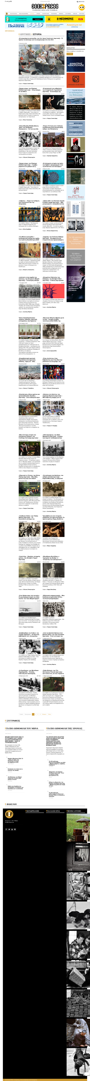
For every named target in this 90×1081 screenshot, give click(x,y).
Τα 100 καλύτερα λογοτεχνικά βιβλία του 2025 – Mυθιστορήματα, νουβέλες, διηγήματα (57, 763)
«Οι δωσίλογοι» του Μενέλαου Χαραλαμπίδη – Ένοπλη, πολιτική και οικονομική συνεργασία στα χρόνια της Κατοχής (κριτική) (29, 672)
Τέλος (49, 714)
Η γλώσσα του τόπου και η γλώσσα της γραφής (15, 769)
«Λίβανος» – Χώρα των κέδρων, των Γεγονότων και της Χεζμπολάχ (29, 202)
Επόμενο (44, 714)
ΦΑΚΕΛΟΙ (75, 13)
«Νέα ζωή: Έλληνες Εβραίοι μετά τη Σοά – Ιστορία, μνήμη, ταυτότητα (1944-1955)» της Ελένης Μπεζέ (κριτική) (53, 319)
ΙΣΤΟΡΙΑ (37, 34)
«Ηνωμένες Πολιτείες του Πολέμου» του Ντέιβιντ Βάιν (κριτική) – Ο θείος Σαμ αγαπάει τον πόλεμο (53, 278)
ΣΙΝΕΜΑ (50, 777)
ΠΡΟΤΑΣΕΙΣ (10, 790)
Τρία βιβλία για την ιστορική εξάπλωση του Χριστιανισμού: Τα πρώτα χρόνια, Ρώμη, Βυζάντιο (53, 517)
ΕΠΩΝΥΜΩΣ (10, 771)
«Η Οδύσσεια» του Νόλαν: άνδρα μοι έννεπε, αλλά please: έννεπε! (15, 778)
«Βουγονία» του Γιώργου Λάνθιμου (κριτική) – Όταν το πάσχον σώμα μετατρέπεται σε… (56, 773)
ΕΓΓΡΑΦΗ (70, 54)
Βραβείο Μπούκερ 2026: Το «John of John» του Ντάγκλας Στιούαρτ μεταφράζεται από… (15, 760)
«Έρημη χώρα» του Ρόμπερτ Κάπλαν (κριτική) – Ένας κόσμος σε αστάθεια (29, 90)
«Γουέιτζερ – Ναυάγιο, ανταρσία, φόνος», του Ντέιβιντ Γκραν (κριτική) (29, 558)
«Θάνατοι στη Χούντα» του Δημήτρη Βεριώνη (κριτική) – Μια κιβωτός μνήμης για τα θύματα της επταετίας (52, 395)
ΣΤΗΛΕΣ (38, 13)
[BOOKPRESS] (45, 7)
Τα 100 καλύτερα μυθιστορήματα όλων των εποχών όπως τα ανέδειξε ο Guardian (57, 794)
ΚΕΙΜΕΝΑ (61, 13)
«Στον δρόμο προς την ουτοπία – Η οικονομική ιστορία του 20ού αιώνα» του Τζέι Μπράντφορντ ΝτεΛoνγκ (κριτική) (29, 597)
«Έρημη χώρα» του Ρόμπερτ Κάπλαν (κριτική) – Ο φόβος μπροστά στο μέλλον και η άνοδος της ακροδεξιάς (28, 165)
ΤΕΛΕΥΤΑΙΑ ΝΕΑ (13, 13)
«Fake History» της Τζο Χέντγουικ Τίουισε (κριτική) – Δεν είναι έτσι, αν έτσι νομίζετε (53, 672)
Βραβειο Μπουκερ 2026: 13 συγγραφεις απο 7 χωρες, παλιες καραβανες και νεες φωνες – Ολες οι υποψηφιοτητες (14, 739)
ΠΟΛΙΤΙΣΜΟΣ (54, 13)
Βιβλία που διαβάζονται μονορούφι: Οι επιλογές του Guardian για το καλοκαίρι (15, 787)
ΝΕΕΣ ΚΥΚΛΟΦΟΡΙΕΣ (23, 13)
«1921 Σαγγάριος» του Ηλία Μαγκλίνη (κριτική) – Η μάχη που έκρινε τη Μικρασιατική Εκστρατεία (52, 436)
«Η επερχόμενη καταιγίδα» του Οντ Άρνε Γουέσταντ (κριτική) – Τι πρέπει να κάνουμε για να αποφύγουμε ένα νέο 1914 (41, 39)
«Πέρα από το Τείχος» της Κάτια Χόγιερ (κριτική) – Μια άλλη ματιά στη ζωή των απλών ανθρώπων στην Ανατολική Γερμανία (29, 477)
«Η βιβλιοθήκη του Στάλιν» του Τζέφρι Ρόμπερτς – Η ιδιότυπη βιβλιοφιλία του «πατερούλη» (29, 634)
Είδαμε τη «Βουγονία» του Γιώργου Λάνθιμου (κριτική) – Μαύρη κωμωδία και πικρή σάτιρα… (57, 784)
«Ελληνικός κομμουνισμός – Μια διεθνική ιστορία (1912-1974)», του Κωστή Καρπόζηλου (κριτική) (53, 597)
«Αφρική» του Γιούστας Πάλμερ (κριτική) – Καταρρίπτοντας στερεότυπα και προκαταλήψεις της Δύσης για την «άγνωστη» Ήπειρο (53, 238)
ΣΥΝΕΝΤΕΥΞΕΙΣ (45, 13)
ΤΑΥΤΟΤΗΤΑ (81, 13)
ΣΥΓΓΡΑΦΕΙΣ (68, 13)
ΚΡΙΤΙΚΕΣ (32, 13)
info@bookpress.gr (9, 822)
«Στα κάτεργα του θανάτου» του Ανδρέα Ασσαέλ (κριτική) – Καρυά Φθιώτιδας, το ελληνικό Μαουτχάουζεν (53, 477)
